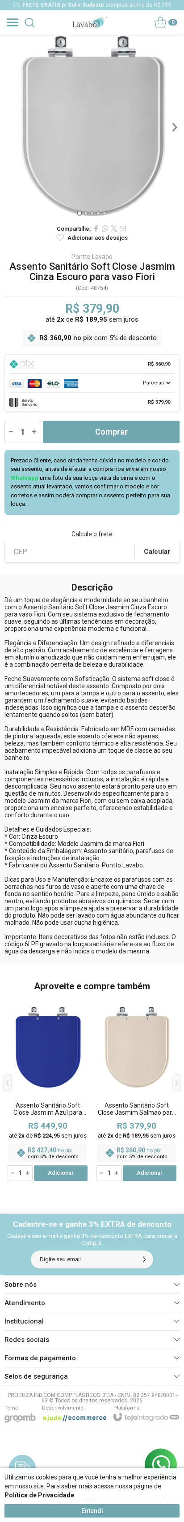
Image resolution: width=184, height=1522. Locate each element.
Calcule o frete (92, 534)
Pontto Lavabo (92, 257)
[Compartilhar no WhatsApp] (105, 228)
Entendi (92, 1510)
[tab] (79, 213)
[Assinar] (144, 1259)
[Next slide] (174, 127)
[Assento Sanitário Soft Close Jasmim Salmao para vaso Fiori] (136, 1090)
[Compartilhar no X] (114, 228)
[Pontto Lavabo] (90, 22)
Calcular (157, 552)
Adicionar (61, 1172)
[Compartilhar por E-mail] (123, 228)
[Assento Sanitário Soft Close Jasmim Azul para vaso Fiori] (47, 1090)
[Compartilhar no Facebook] (96, 228)
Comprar (111, 431)
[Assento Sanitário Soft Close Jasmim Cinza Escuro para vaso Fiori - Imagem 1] (92, 127)
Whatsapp (24, 477)
